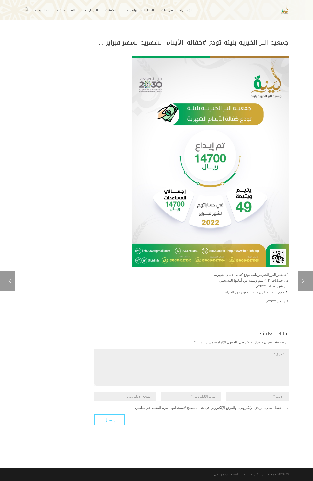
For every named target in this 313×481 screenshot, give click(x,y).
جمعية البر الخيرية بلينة (260, 474)
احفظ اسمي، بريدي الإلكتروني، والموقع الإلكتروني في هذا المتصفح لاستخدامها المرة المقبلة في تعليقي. (208, 408)
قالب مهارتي (223, 474)
